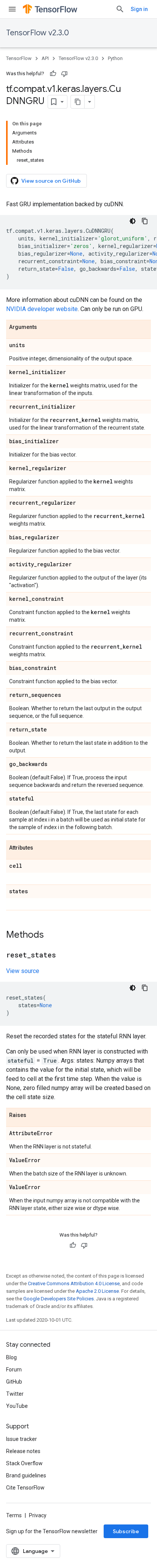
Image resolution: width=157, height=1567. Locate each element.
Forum (14, 1369)
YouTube (17, 1406)
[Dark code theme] (133, 221)
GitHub (14, 1382)
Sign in (139, 9)
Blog (11, 1357)
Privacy (37, 1515)
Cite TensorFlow (25, 1488)
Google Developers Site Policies (58, 1299)
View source (22, 971)
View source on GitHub (51, 180)
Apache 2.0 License (97, 1291)
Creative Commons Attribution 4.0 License (74, 1283)
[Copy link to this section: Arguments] (44, 327)
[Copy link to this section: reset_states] (63, 955)
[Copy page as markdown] (78, 101)
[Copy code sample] (145, 221)
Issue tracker (21, 1439)
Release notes (23, 1451)
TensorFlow (19, 58)
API (45, 58)
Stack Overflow (24, 1463)
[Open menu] (12, 9)
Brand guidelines (26, 1475)
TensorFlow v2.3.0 (37, 33)
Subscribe (126, 1531)
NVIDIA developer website (42, 309)
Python (115, 58)
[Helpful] (53, 73)
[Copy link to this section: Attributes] (40, 848)
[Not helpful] (64, 73)
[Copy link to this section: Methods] (51, 935)
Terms (14, 1515)
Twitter (15, 1394)
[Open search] (120, 9)
